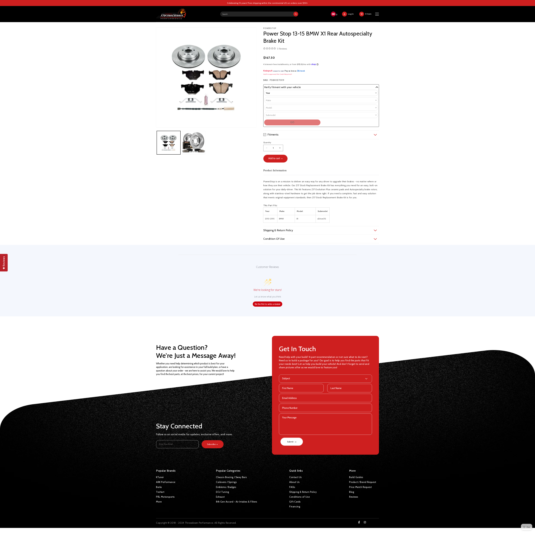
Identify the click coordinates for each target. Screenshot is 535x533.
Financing (294, 506)
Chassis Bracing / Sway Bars (231, 477)
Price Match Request (360, 487)
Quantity (267, 142)
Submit (290, 442)
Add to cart (274, 158)
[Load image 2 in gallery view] (194, 143)
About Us (294, 482)
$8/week (301, 71)
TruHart (160, 491)
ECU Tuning (222, 491)
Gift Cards (295, 501)
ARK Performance (165, 482)
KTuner (160, 477)
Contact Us (295, 477)
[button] (334, 14)
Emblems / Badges (226, 487)
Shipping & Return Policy (303, 491)
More (159, 501)
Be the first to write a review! (267, 304)
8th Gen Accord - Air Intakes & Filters (236, 501)
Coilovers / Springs (226, 482)
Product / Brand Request (362, 482)
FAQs (292, 487)
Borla (159, 487)
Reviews (353, 496)
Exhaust (220, 496)
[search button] (295, 14)
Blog (351, 491)
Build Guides (356, 477)
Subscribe (211, 444)
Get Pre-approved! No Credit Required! (277, 74)
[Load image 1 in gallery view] (168, 143)
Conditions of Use (299, 496)
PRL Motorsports (165, 496)
